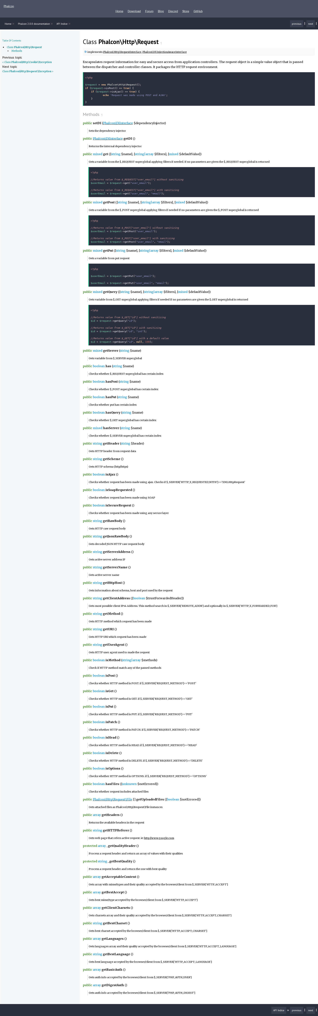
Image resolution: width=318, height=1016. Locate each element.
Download (134, 11)
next (310, 23)
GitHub (198, 11)
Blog (161, 11)
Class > (27, 71)
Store (185, 11)
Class (24, 47)
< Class (27, 62)
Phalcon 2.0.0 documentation (34, 23)
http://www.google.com (159, 838)
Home (119, 11)
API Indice (62, 23)
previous (296, 23)
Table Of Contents (11, 40)
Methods (16, 51)
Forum (149, 11)
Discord (173, 11)
